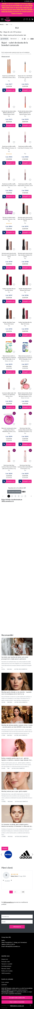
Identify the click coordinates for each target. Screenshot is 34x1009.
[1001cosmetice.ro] (8, 19)
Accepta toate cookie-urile (17, 997)
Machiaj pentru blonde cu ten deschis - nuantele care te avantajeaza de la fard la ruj (16, 693)
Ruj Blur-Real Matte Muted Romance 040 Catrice (25, 289)
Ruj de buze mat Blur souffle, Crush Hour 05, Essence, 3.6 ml (25, 147)
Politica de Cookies (7, 971)
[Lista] (22, 39)
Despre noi (4, 959)
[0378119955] (5, 1)
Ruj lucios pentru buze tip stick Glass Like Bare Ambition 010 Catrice (25, 255)
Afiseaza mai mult (5, 56)
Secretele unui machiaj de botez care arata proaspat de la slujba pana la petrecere (14, 658)
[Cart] (32, 19)
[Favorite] (27, 19)
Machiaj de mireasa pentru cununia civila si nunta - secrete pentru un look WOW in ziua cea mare (17, 726)
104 (24, 7)
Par (8, 768)
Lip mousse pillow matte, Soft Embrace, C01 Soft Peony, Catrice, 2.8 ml (9, 395)
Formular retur (5, 961)
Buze (7, 24)
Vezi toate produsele (14, 491)
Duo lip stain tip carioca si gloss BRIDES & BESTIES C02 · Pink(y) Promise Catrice (9, 113)
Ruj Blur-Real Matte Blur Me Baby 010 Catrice (25, 323)
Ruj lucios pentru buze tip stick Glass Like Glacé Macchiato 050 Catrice (25, 219)
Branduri (5, 848)
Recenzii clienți (5, 968)
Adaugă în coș (10, 90)
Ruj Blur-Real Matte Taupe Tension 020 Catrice (9, 323)
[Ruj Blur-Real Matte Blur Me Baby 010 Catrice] (25, 313)
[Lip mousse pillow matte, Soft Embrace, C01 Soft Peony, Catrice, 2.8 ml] (8, 383)
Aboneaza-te (17, 926)
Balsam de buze (9, 361)
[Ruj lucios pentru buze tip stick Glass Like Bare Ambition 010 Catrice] (25, 244)
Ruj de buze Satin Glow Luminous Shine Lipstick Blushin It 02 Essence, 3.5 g (25, 467)
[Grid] (25, 39)
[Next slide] (32, 854)
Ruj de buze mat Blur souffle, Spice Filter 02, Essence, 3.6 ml (9, 184)
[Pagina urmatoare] (31, 496)
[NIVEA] (8, 857)
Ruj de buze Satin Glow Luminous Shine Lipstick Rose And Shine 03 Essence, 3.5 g (25, 430)
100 (23, 892)
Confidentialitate (6, 966)
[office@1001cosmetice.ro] (2, 1)
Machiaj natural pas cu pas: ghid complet (14, 791)
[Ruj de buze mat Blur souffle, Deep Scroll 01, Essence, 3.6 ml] (25, 174)
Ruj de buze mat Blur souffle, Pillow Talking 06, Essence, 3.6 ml (9, 148)
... (18, 892)
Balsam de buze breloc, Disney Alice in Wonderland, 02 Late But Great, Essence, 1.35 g (25, 395)
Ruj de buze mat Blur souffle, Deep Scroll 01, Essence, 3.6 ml (25, 184)
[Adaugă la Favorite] (14, 72)
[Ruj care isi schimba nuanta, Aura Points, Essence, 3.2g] (8, 208)
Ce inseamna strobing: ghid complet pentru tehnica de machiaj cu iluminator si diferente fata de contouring (16, 825)
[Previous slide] (1, 854)
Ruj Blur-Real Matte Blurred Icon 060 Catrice (9, 289)
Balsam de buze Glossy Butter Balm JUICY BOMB (17, 9)
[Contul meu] (29, 19)
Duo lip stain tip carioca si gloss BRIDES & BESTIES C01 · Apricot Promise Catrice (25, 113)
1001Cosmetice (5, 973)
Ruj (9, 81)
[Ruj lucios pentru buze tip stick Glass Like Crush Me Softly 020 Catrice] (8, 244)
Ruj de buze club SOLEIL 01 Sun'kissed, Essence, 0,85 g (8, 76)
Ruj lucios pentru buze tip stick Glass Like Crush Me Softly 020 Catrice (9, 255)
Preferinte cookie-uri (17, 1006)
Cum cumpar (5, 982)
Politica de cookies (7, 992)
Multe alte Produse (7, 11)
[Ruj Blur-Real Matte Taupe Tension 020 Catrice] (8, 313)
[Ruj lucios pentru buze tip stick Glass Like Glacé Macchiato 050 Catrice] (25, 208)
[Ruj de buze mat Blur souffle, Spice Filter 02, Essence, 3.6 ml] (8, 174)
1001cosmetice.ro (8, 902)
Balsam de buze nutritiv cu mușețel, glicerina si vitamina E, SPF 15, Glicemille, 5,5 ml (9, 357)
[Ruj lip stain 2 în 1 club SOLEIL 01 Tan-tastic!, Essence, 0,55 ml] (25, 66)
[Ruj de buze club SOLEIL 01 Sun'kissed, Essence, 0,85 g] (8, 66)
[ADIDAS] (26, 857)
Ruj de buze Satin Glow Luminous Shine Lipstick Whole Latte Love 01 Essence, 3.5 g (9, 467)
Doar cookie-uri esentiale (17, 1002)
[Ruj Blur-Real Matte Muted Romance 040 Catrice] (25, 279)
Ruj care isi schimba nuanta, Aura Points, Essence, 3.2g (9, 218)
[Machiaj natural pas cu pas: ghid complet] (17, 781)
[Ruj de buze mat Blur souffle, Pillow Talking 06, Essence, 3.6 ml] (8, 137)
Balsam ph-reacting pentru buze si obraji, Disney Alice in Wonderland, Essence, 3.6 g (9, 430)
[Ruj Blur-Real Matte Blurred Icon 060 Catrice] (8, 279)
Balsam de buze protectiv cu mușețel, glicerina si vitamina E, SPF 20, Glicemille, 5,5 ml (25, 357)
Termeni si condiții (6, 964)
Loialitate (4, 984)
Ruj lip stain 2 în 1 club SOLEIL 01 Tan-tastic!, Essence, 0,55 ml (25, 77)
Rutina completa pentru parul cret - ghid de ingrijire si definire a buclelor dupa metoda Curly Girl (16, 759)
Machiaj (1, 24)
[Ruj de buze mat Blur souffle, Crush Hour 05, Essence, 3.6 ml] (25, 137)
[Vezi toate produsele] (28, 39)
